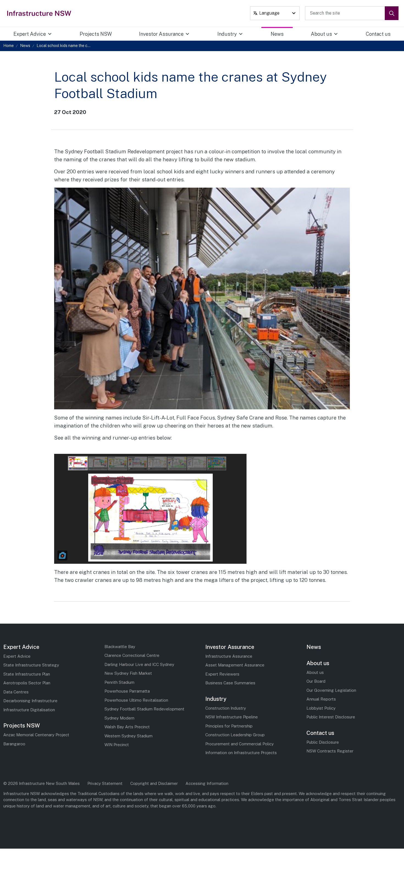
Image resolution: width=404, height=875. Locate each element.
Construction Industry (225, 708)
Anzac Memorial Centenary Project (36, 734)
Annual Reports (321, 699)
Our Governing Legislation (331, 690)
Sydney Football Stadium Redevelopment (144, 709)
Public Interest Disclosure (330, 717)
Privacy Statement (105, 783)
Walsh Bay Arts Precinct (127, 726)
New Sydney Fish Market (128, 673)
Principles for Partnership (229, 726)
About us (321, 34)
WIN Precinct (116, 744)
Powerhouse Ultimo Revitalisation (136, 700)
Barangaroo (14, 743)
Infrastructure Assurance (228, 656)
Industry (227, 34)
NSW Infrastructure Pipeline (231, 717)
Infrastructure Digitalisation (29, 709)
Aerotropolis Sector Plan (26, 682)
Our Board (315, 681)
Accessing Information (207, 783)
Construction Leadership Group (235, 734)
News (277, 34)
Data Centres (16, 692)
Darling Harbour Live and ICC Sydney (139, 664)
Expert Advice (29, 34)
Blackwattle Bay (119, 646)
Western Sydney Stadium (128, 736)
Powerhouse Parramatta (127, 691)
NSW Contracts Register (329, 751)
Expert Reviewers (222, 674)
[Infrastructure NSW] (39, 13)
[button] (392, 13)
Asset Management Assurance (234, 665)
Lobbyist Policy (321, 708)
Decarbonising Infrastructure (30, 700)
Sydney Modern (119, 718)
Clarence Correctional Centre (131, 655)
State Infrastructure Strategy (31, 665)
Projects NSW (96, 34)
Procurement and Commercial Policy (239, 743)
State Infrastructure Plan (26, 674)
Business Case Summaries (230, 682)
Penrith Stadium (119, 682)
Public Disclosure (322, 742)
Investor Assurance (161, 34)
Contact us (378, 34)
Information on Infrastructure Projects (241, 752)
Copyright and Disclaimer (154, 783)
